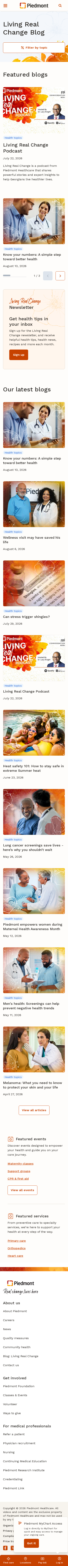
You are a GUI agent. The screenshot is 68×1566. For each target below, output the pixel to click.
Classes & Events (15, 1395)
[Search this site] (60, 5)
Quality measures (16, 1338)
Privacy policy (12, 1530)
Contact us (11, 1365)
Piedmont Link (13, 1488)
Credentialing (12, 1479)
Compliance (11, 1535)
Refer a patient (14, 1434)
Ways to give (12, 1413)
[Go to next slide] (60, 275)
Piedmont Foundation (18, 1386)
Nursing (9, 1452)
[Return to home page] (34, 6)
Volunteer (10, 1404)
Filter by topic (36, 47)
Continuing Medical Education (25, 1461)
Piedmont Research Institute (24, 1470)
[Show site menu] (5, 5)
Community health (16, 1347)
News (7, 1329)
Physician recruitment (19, 1443)
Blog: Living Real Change (20, 1356)
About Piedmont (15, 1311)
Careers (8, 1320)
